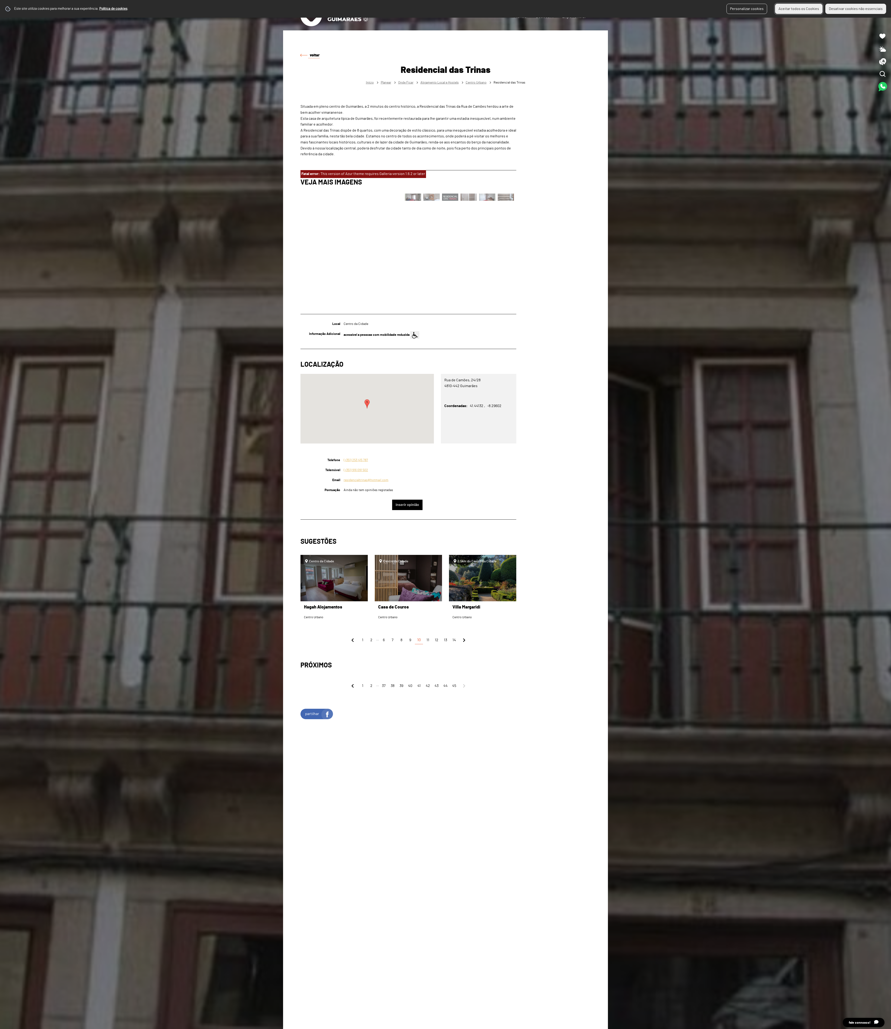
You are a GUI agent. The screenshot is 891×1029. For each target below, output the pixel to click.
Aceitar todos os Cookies (798, 9)
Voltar (315, 55)
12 (436, 640)
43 (437, 686)
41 (419, 686)
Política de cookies (113, 8)
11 (427, 640)
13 (445, 640)
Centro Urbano (476, 82)
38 (392, 686)
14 (454, 640)
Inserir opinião (407, 505)
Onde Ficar (405, 82)
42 (428, 686)
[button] (367, 404)
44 (445, 686)
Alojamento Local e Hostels (439, 82)
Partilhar (312, 714)
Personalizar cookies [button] (747, 9)
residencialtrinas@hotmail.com (366, 480)
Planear (386, 82)
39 (401, 686)
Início (370, 82)
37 (384, 686)
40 (410, 686)
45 (454, 686)
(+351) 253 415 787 (356, 460)
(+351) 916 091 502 (356, 470)
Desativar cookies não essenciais (856, 9)
